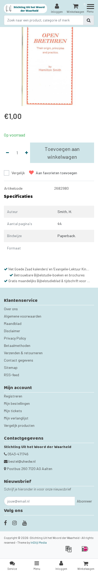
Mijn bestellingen (17, 403)
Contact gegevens (18, 360)
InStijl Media (39, 542)
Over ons (11, 309)
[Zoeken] (89, 20)
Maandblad (12, 323)
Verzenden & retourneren (23, 353)
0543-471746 (17, 454)
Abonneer (84, 501)
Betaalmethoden (17, 345)
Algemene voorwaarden (22, 316)
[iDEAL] (86, 551)
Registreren (13, 396)
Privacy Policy (15, 338)
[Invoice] (70, 551)
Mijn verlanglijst (16, 418)
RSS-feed (11, 375)
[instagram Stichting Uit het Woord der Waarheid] (14, 523)
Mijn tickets (13, 410)
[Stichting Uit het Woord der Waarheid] (25, 8)
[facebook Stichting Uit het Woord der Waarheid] (5, 523)
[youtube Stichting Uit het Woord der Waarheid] (24, 523)
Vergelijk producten (19, 425)
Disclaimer (12, 331)
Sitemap (11, 367)
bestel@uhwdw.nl (22, 461)
